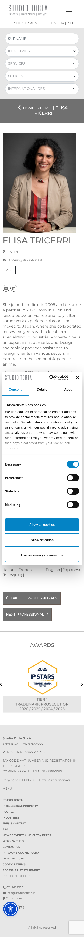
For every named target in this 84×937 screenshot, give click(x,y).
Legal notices (13, 858)
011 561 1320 (14, 887)
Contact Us (11, 846)
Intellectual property (20, 806)
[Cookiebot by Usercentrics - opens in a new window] (51, 377)
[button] (10, 909)
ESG (5, 829)
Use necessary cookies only (42, 555)
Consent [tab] (15, 389)
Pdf (9, 270)
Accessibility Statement (21, 870)
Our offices (13, 898)
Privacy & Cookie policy (21, 852)
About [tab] (69, 389)
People (8, 811)
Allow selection (42, 540)
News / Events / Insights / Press (27, 835)
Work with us (13, 841)
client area (25, 23)
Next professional (25, 614)
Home (28, 108)
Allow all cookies (42, 524)
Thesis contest (14, 823)
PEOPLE (45, 108)
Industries (11, 817)
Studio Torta (13, 800)
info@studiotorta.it (20, 893)
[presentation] (1, 685)
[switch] (73, 477)
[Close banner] (77, 377)
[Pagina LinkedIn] (20, 908)
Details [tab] (42, 389)
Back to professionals (33, 598)
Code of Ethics (14, 864)
